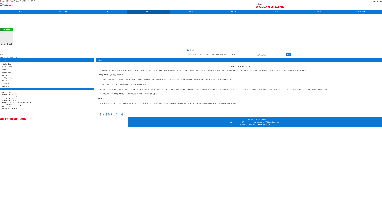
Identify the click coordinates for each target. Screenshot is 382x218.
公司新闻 (11, 57)
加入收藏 (379, 1)
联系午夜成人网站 (361, 11)
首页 (6, 57)
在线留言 (318, 11)
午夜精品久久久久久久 (112, 103)
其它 (16, 57)
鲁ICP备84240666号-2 (256, 124)
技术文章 (191, 11)
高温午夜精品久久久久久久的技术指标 (113, 115)
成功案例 (233, 11)
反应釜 (104, 70)
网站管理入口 (266, 124)
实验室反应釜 (122, 103)
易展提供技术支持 (245, 124)
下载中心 (275, 11)
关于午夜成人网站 (63, 11)
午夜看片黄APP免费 (103, 75)
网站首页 (21, 11)
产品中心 (106, 11)
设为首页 (374, 1)
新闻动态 (148, 11)
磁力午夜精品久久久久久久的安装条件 (113, 113)
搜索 (288, 55)
